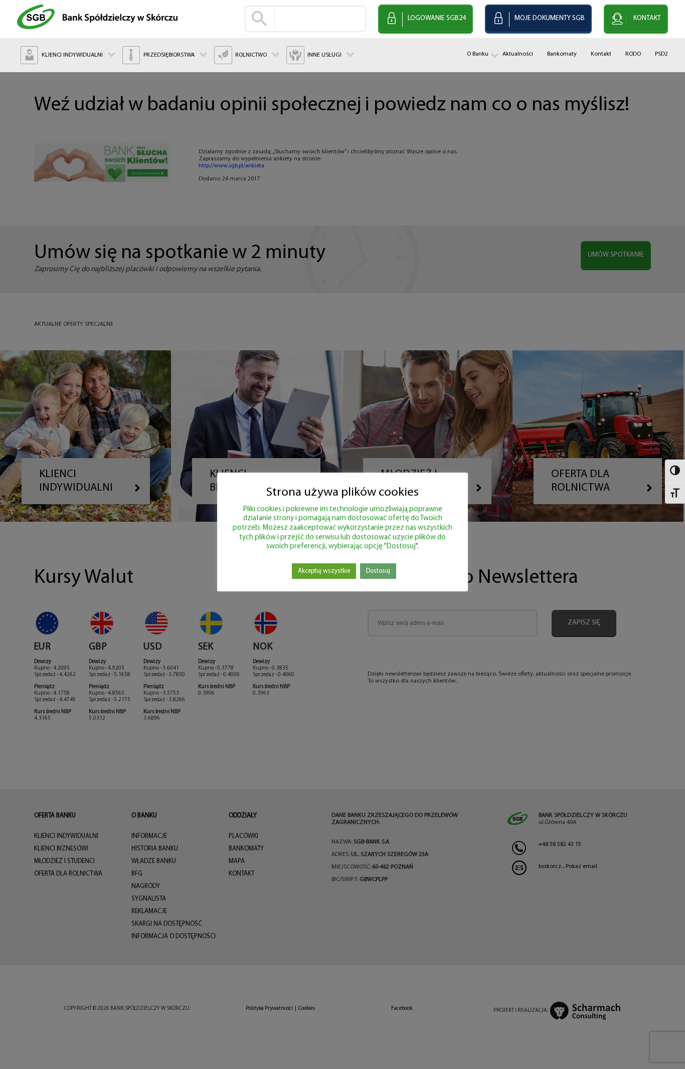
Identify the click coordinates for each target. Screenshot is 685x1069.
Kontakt (601, 54)
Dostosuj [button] (378, 571)
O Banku (477, 54)
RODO (633, 54)
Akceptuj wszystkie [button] (324, 571)
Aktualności (517, 54)
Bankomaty (562, 54)
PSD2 (661, 54)
